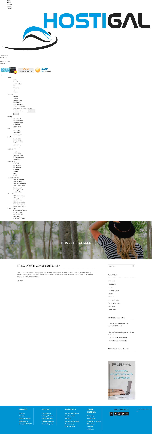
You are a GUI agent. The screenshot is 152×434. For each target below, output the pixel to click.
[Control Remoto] (111, 418)
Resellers (10, 137)
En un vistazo (17, 130)
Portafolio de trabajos (19, 206)
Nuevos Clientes (115, 290)
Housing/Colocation (18, 190)
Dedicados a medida (18, 179)
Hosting (10, 116)
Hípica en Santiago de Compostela (38, 266)
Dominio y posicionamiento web (118, 337)
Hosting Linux (17, 118)
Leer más (19, 280)
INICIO (9, 78)
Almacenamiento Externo (20, 210)
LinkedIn (123, 414)
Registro (15, 96)
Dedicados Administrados (20, 183)
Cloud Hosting (11, 161)
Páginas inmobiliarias (19, 202)
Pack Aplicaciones (18, 122)
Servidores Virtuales (114, 300)
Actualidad (112, 281)
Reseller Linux (17, 139)
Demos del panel (17, 126)
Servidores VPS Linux (72, 413)
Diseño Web (11, 194)
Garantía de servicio (94, 421)
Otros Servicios (12, 208)
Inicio (14, 79)
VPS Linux (16, 151)
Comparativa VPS (18, 155)
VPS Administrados (18, 157)
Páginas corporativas (19, 196)
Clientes (9, 6)
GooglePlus (127, 414)
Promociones (112, 309)
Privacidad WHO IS (18, 104)
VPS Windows (17, 153)
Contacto (15, 92)
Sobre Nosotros (17, 82)
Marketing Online (18, 214)
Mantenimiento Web (18, 204)
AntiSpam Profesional (19, 218)
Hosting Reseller (47, 418)
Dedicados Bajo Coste (19, 181)
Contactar (90, 429)
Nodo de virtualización (19, 185)
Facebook (111, 414)
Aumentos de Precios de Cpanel (117, 329)
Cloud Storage (17, 167)
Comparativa (16, 124)
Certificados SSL (17, 212)
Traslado (15, 98)
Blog (14, 90)
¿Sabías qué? (112, 284)
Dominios (10, 94)
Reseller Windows (18, 141)
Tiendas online (17, 200)
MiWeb (9, 128)
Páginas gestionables (19, 198)
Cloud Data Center (18, 165)
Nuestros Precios (17, 100)
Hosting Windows (18, 120)
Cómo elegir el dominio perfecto (117, 340)
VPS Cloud (16, 163)
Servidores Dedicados (13, 177)
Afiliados (15, 86)
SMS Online (16, 216)
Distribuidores (17, 102)
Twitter (115, 414)
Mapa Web (16, 88)
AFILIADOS (9, 8)
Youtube (119, 414)
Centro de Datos (17, 84)
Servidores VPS (12, 149)
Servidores (70, 409)
